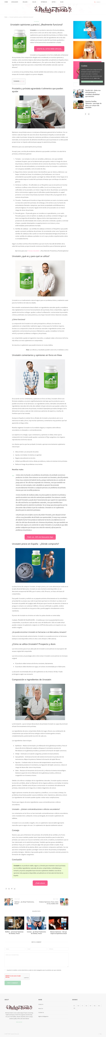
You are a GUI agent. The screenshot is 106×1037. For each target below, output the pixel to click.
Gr (74, 1008)
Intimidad (36, 21)
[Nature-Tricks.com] (53, 9)
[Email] (7, 48)
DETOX (54, 2)
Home (6, 2)
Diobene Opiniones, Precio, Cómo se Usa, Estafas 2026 (48, 902)
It (82, 1005)
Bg (94, 1005)
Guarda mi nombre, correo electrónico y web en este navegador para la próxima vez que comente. (34, 970)
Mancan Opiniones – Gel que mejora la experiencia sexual (58, 932)
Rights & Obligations (43, 1016)
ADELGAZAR (14, 2)
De (86, 1005)
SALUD (34, 2)
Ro (99, 1005)
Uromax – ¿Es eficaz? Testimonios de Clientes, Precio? (36, 932)
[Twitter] (7, 40)
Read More (19, 1022)
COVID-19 (40, 1004)
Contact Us (41, 1012)
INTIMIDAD (44, 2)
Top (100, 1034)
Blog (61, 2)
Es (74, 1005)
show (22, 81)
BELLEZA (25, 2)
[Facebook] (7, 35)
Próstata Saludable (33, 251)
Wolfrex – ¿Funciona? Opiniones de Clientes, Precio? (14, 932)
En (78, 1005)
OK (92, 81)
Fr (90, 1005)
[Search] (94, 2)
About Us (40, 1008)
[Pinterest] (7, 44)
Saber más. (97, 78)
